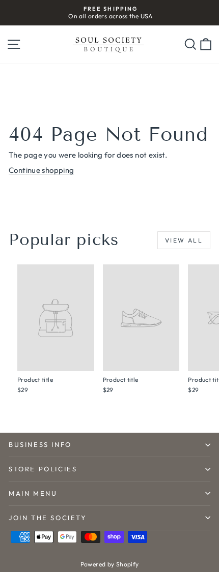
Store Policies (43, 469)
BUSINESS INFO (40, 444)
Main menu (33, 493)
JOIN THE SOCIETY (48, 518)
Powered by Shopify (109, 564)
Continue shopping (41, 170)
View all (184, 240)
